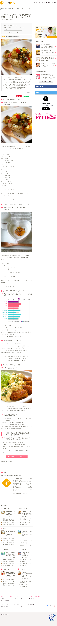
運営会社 (8, 606)
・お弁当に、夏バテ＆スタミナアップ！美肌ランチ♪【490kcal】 (16, 408)
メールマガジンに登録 (46, 81)
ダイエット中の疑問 (5, 600)
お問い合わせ (8, 604)
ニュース (38, 2)
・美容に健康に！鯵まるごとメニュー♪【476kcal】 (13, 410)
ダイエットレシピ (46, 2)
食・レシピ (10, 461)
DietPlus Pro (31, 598)
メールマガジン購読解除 (29, 604)
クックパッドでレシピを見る (8, 189)
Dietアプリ (54, 2)
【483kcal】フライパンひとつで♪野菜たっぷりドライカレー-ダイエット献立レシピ (16, 9)
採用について (13, 606)
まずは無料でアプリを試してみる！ (21, 493)
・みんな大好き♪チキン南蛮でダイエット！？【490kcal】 (14, 406)
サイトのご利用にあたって (17, 604)
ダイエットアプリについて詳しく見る (16, 456)
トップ (33, 2)
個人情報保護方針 (20, 606)
